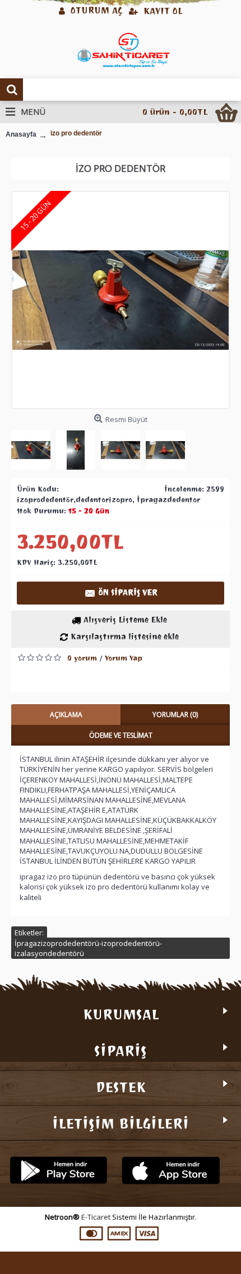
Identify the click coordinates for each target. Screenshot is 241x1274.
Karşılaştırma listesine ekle (125, 636)
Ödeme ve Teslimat (120, 735)
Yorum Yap (123, 658)
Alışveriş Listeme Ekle (125, 620)
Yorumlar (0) (175, 714)
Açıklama (66, 714)
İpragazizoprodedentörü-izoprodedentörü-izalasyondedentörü (88, 948)
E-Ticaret (95, 1217)
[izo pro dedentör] (120, 300)
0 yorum (82, 658)
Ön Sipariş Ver (128, 592)
